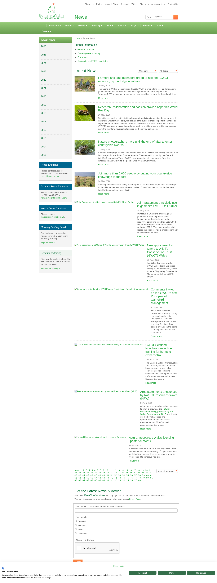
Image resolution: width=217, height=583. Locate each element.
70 (107, 478)
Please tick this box (85, 540)
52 (115, 475)
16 (130, 470)
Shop (115, 4)
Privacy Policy (134, 499)
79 (143, 478)
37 (135, 472)
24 (84, 472)
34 (123, 472)
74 (123, 478)
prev (77, 470)
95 (127, 480)
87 (95, 480)
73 (119, 478)
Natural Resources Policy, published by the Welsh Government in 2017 (156, 411)
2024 (43, 63)
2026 (43, 46)
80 (147, 478)
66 (91, 478)
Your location (82, 517)
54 (123, 475)
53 (119, 475)
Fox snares (83, 57)
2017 (43, 121)
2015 (43, 138)
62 (76, 478)
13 (118, 470)
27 (95, 472)
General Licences (86, 49)
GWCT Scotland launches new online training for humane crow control (158, 350)
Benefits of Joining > (50, 268)
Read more (103, 98)
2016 (43, 130)
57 (135, 475)
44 (84, 475)
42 (76, 475)
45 (88, 475)
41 (151, 472)
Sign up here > (48, 242)
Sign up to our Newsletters (152, 4)
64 (84, 478)
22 (76, 472)
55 (127, 475)
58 (139, 475)
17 (134, 470)
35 (127, 472)
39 (143, 472)
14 (122, 470)
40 (147, 472)
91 (111, 480)
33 (119, 473)
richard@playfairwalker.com (54, 198)
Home (77, 38)
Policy (99, 4)
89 (103, 480)
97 (135, 480)
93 (119, 480)
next (140, 480)
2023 (43, 71)
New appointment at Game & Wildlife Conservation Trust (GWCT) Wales (160, 250)
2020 (43, 96)
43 (80, 475)
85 (88, 480)
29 (103, 472)
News (107, 4)
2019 (43, 105)
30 (107, 472)
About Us (89, 4)
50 (107, 475)
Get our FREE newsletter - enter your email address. (100, 506)
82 (76, 480)
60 (147, 475)
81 (151, 478)
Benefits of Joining (51, 253)
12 (114, 470)
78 (139, 478)
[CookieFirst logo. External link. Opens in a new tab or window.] (3, 568)
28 (99, 472)
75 (127, 478)
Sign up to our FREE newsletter (93, 61)
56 (131, 475)
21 (150, 470)
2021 (43, 88)
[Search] (175, 17)
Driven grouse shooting (89, 53)
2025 (43, 54)
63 (80, 478)
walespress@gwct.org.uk (52, 217)
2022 (43, 80)
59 (143, 475)
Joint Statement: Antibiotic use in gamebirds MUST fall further (157, 204)
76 (131, 478)
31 (111, 472)
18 (138, 470)
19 (142, 470)
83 (80, 480)
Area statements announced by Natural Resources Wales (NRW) (158, 395)
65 (88, 478)
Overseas (82, 533)
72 (115, 478)
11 (111, 470)
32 (115, 472)
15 (126, 470)
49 (103, 475)
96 (131, 480)
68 (99, 478)
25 (88, 472)
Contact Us (173, 4)
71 (111, 478)
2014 (43, 146)
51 (111, 475)
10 (107, 470)
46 (91, 475)
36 (131, 472)
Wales (134, 4)
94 (123, 480)
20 (146, 470)
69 (103, 478)
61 (151, 475)
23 (80, 472)
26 (91, 472)
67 (95, 478)
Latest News (48, 39)
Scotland (124, 4)
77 (135, 478)
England (82, 521)
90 (107, 480)
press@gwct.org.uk (50, 176)
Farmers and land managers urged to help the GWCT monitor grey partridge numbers (133, 79)
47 (95, 475)
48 (99, 475)
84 (84, 480)
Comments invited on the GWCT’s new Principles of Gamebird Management (164, 296)
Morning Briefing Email (53, 227)
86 (91, 480)
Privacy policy (118, 566)
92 (115, 480)
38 (139, 472)
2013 (43, 155)
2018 (43, 113)
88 (99, 480)
